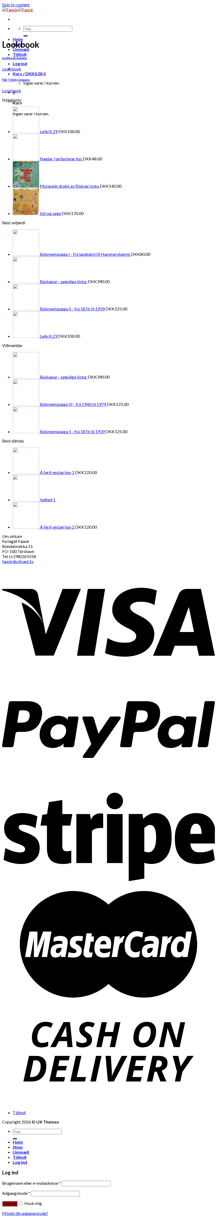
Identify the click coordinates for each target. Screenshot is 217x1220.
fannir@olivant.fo (18, 561)
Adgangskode (16, 1193)
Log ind (9, 1204)
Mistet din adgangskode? (25, 1213)
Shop (18, 1146)
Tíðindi (19, 54)
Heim (18, 1141)
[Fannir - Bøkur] (17, 9)
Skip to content (16, 4)
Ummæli (21, 1152)
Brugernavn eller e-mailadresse (31, 1183)
